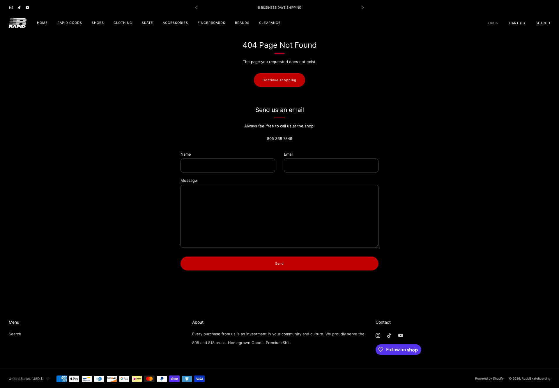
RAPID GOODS (69, 23)
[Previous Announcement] (196, 7)
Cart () (517, 23)
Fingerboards (211, 23)
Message (189, 180)
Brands (242, 23)
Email (288, 154)
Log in (493, 23)
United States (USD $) (26, 379)
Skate (147, 23)
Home (42, 23)
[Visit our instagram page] (11, 7)
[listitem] (279, 7)
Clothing (123, 23)
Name (186, 154)
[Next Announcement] (363, 7)
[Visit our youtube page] (27, 7)
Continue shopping (279, 80)
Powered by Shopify (489, 378)
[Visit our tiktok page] (19, 7)
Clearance (270, 23)
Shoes (98, 23)
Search (543, 23)
